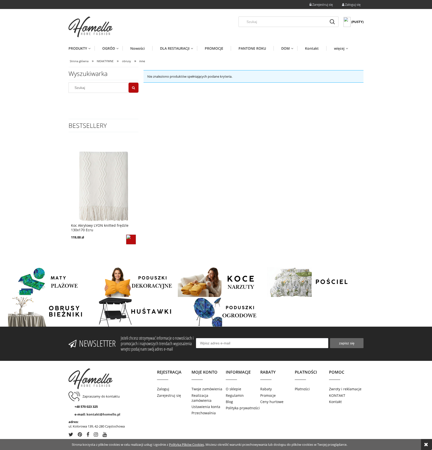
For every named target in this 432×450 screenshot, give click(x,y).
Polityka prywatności (243, 408)
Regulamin (235, 395)
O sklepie (233, 389)
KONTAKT (337, 395)
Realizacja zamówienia (202, 398)
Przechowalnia (204, 413)
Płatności (302, 389)
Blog (229, 401)
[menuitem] (81, 48)
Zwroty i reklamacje (345, 389)
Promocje (268, 395)
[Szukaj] (332, 21)
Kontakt (335, 401)
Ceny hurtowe (272, 401)
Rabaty (266, 389)
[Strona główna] (90, 26)
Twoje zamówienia (207, 389)
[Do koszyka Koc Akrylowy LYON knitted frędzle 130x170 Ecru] (131, 239)
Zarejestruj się (169, 395)
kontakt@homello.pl (103, 414)
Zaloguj (163, 389)
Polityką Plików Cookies (186, 444)
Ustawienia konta (206, 406)
